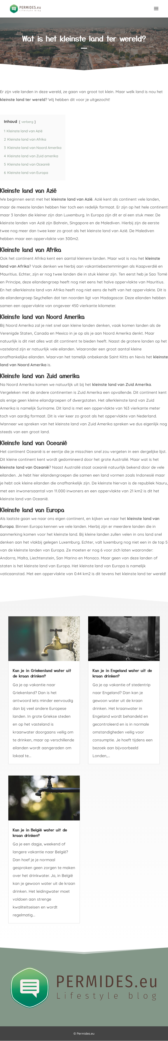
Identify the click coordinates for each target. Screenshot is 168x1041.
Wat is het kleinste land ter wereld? (84, 38)
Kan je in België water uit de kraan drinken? (40, 832)
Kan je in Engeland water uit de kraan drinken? (122, 673)
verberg (27, 122)
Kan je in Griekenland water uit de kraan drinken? (42, 673)
